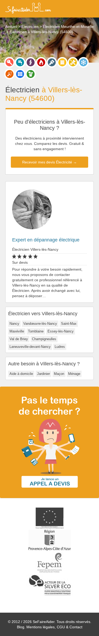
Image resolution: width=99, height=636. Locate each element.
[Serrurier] (9, 62)
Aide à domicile (21, 374)
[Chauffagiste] (41, 62)
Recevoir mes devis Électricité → (49, 162)
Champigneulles (44, 339)
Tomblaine (36, 331)
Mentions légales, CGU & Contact (54, 627)
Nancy (14, 324)
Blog (20, 627)
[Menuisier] (62, 62)
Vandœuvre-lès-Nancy (40, 324)
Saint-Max (69, 324)
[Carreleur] (20, 74)
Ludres (60, 347)
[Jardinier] (30, 74)
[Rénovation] (73, 62)
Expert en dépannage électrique (45, 240)
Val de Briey (19, 339)
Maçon (59, 374)
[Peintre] (52, 62)
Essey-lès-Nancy (61, 331)
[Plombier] (20, 62)
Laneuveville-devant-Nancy (30, 347)
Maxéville (17, 331)
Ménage (74, 374)
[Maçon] (9, 74)
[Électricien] (30, 62)
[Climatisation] (83, 62)
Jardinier (43, 374)
